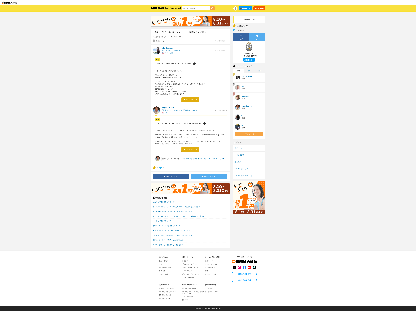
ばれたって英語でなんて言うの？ (164, 202)
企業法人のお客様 (244, 274)
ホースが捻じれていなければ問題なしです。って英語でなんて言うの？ (177, 207)
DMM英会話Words (165, 295)
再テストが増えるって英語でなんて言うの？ (168, 245)
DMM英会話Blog (164, 298)
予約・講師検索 (210, 267)
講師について (209, 261)
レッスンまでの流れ (211, 264)
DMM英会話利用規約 (189, 288)
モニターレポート (165, 274)
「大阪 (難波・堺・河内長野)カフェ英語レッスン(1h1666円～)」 (201, 159)
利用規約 (238, 162)
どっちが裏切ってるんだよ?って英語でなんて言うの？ (171, 230)
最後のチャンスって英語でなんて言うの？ (167, 226)
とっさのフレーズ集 (211, 292)
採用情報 (185, 300)
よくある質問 (239, 155)
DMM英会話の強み (165, 267)
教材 (206, 271)
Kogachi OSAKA (246, 106)
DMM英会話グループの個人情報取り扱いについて (193, 292)
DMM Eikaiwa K (246, 76)
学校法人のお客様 (244, 280)
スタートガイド (164, 264)
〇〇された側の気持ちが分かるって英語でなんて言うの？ (172, 235)
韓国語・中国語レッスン (190, 267)
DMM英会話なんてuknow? (167, 292)
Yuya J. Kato (245, 96)
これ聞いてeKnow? (188, 277)
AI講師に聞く (246, 8)
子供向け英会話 (187, 271)
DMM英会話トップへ (242, 169)
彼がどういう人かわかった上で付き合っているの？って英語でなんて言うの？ (179, 216)
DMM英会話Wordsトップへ (244, 176)
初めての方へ (239, 148)
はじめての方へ (164, 261)
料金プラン (185, 261)
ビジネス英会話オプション (190, 274)
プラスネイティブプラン (190, 264)
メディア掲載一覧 (187, 297)
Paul (243, 86)
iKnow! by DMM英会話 (166, 288)
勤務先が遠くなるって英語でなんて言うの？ (168, 240)
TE (242, 126)
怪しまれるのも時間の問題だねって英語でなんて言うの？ (172, 211)
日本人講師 (162, 271)
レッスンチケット (210, 274)
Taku (243, 116)
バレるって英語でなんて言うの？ (164, 221)
